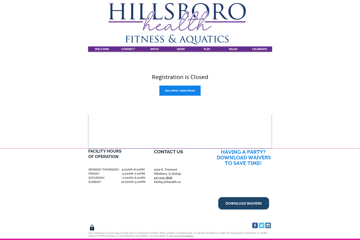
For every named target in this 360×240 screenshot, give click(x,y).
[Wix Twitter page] (261, 225)
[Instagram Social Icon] (268, 225)
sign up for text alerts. (181, 235)
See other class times (180, 90)
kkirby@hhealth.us (167, 182)
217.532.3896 (163, 178)
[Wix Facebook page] (255, 225)
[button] (128, 49)
